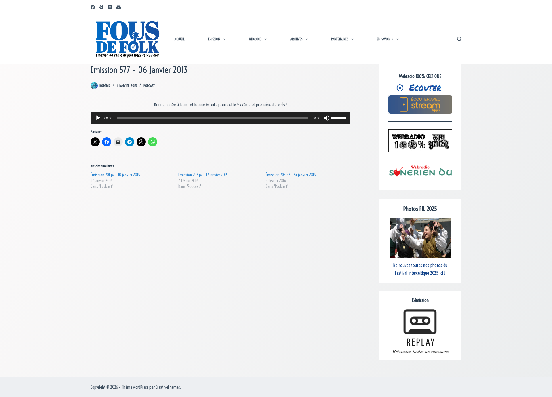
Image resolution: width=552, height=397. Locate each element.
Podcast (149, 85)
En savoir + (385, 39)
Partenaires (339, 39)
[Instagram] (110, 7)
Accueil (180, 39)
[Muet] (326, 118)
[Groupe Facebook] (101, 7)
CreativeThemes (168, 387)
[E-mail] (118, 7)
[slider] (339, 117)
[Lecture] (98, 118)
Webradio (255, 39)
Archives (296, 39)
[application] (220, 118)
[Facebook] (93, 7)
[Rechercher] (459, 39)
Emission (214, 39)
